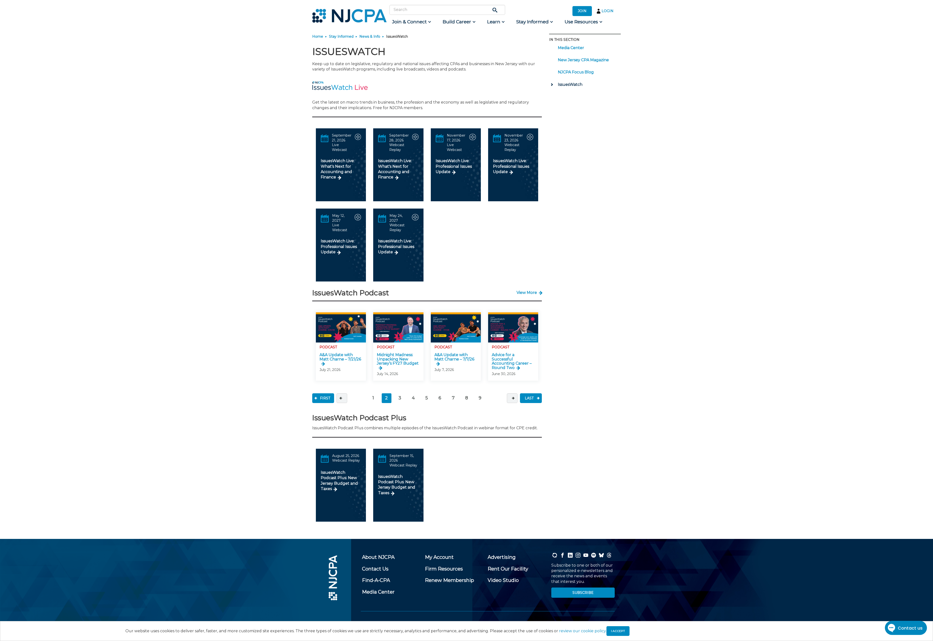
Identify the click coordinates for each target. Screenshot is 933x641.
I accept (618, 631)
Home (317, 36)
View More (527, 292)
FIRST (325, 398)
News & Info (369, 36)
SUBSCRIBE (583, 592)
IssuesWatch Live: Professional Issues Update (454, 166)
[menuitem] (411, 22)
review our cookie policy (582, 631)
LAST (529, 398)
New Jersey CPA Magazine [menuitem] (583, 60)
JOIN (582, 11)
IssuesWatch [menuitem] (570, 84)
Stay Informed (341, 36)
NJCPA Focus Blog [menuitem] (576, 72)
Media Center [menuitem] (571, 47)
